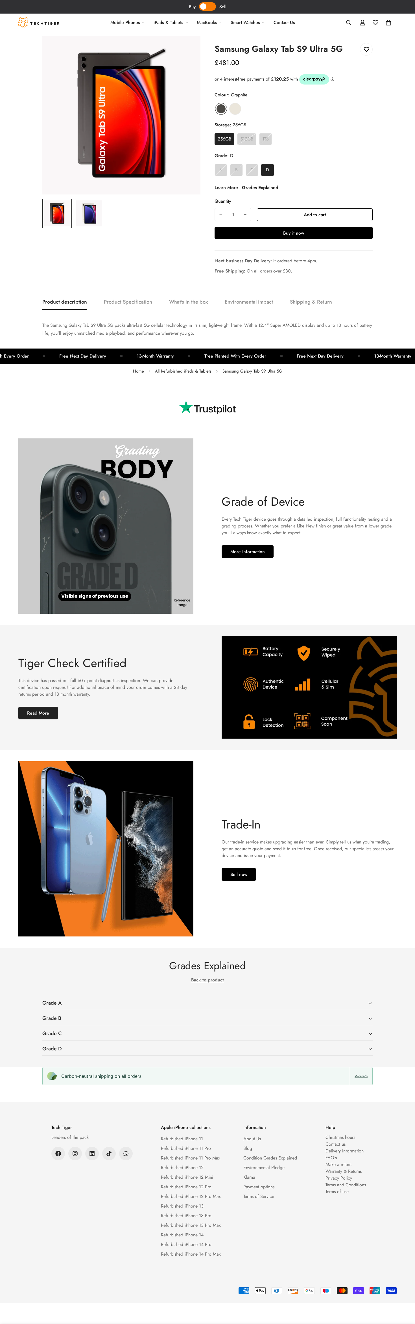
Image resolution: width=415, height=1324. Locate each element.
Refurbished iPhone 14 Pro (186, 1244)
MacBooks (207, 22)
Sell (222, 6)
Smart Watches (245, 22)
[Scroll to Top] (403, 1293)
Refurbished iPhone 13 (182, 1206)
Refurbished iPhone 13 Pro (186, 1215)
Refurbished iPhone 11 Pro (186, 1148)
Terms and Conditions (346, 1185)
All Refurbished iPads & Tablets (183, 371)
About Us (252, 1138)
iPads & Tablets (168, 22)
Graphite (221, 108)
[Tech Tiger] (38, 22)
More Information (247, 551)
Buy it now (293, 233)
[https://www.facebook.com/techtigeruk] (58, 1153)
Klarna (249, 1177)
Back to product (207, 980)
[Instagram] (75, 1153)
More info (361, 1076)
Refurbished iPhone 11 (182, 1138)
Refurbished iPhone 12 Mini (187, 1177)
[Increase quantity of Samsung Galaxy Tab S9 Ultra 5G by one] (245, 214)
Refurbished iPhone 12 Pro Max (191, 1196)
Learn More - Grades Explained (246, 187)
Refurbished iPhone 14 (182, 1235)
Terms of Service (258, 1196)
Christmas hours (340, 1137)
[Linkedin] (92, 1153)
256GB (226, 140)
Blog (247, 1148)
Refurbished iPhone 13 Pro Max (191, 1225)
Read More (38, 713)
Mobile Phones (125, 22)
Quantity (223, 201)
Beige (235, 108)
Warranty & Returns (344, 1171)
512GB (248, 140)
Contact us (336, 1144)
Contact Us (284, 22)
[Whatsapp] (126, 1153)
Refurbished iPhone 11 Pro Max (190, 1158)
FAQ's (331, 1157)
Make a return (338, 1164)
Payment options (258, 1187)
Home (138, 371)
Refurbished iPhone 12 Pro (186, 1187)
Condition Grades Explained (270, 1158)
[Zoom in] (188, 48)
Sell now (238, 874)
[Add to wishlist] (366, 49)
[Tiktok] (109, 1153)
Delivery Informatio (343, 1151)
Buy (192, 6)
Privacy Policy (339, 1178)
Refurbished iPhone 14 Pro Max (191, 1254)
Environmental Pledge (264, 1167)
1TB (267, 140)
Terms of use (337, 1191)
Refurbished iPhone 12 (182, 1167)
